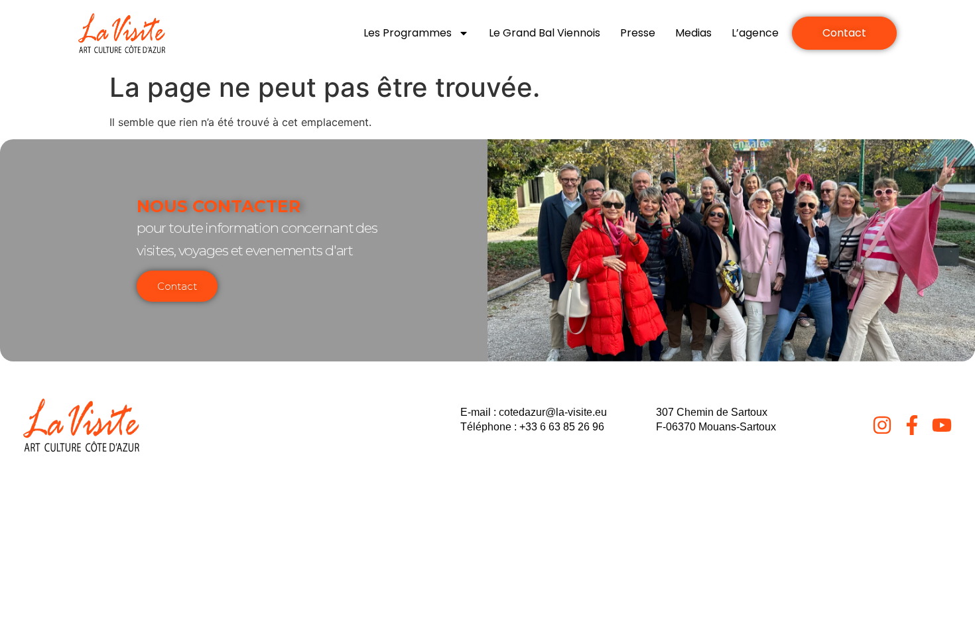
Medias (693, 32)
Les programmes (407, 32)
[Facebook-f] (912, 425)
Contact (177, 286)
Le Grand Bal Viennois (544, 32)
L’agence (755, 32)
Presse (637, 32)
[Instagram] (882, 425)
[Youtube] (942, 425)
